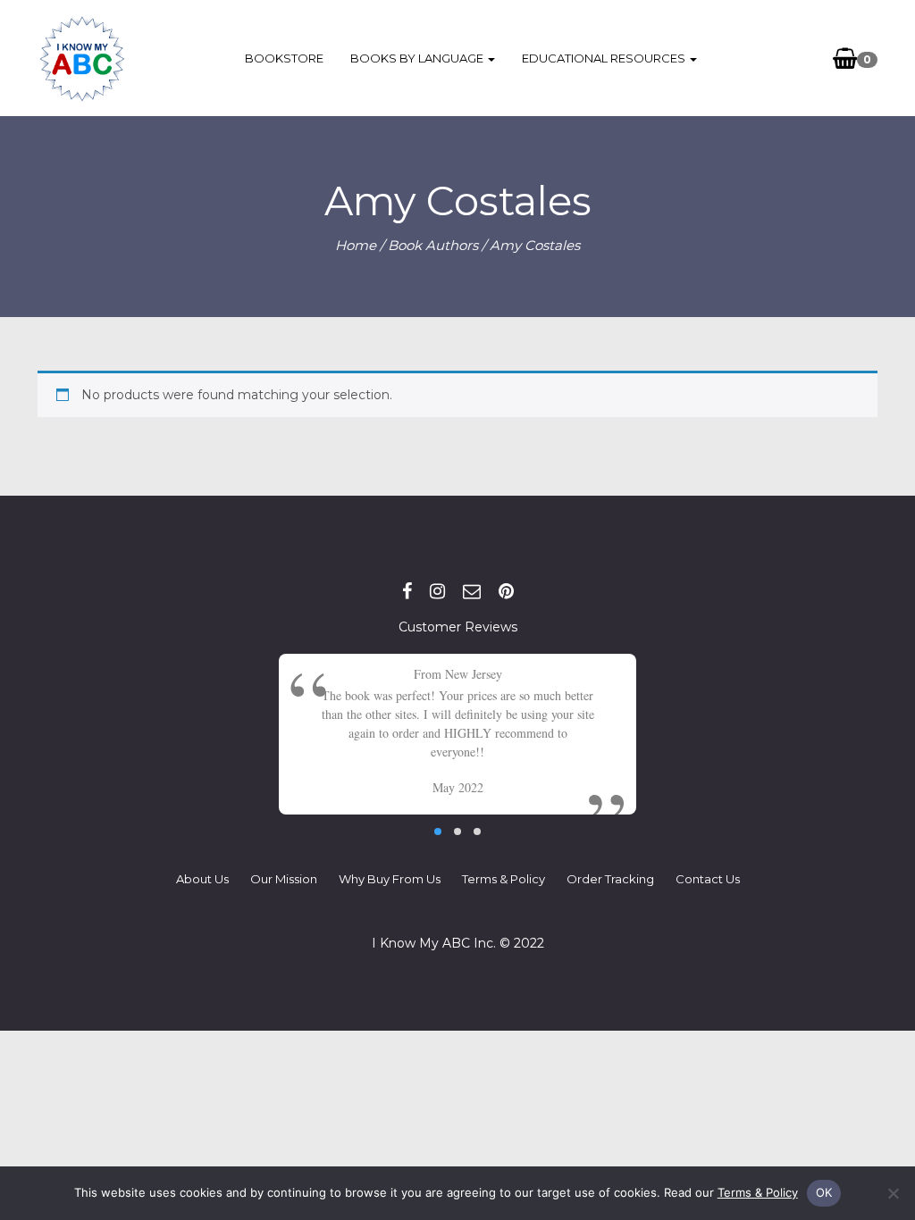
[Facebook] (407, 591)
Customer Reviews (458, 627)
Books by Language (418, 58)
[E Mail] (472, 591)
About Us (202, 879)
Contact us (708, 879)
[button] (438, 831)
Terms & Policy (503, 879)
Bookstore (284, 58)
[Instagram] (437, 591)
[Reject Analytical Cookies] (893, 1193)
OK (824, 1192)
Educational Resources (605, 58)
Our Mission (283, 879)
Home (355, 245)
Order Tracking (610, 879)
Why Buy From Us (390, 879)
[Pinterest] (506, 591)
